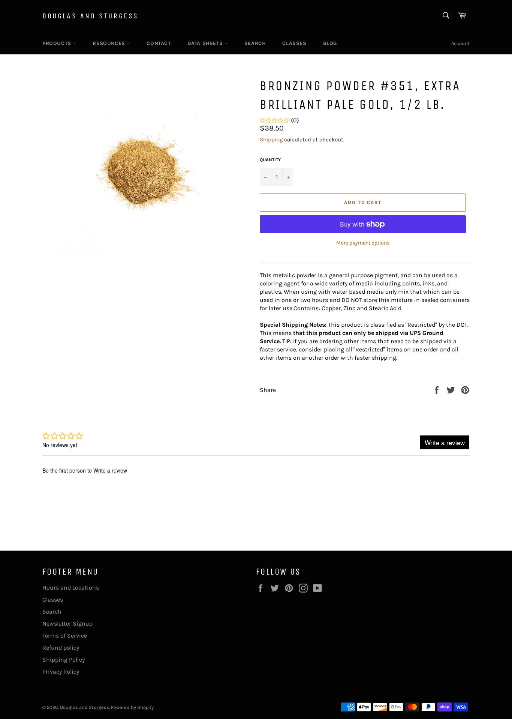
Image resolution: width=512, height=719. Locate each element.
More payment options (362, 243)
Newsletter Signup (67, 623)
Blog (330, 43)
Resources (110, 43)
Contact (159, 43)
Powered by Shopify (132, 707)
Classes (294, 43)
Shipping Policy (63, 659)
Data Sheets (206, 43)
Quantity (270, 159)
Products (57, 43)
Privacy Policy (60, 671)
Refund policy (60, 647)
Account (460, 43)
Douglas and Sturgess (90, 16)
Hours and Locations (70, 587)
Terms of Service (64, 635)
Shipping (271, 139)
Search (255, 43)
